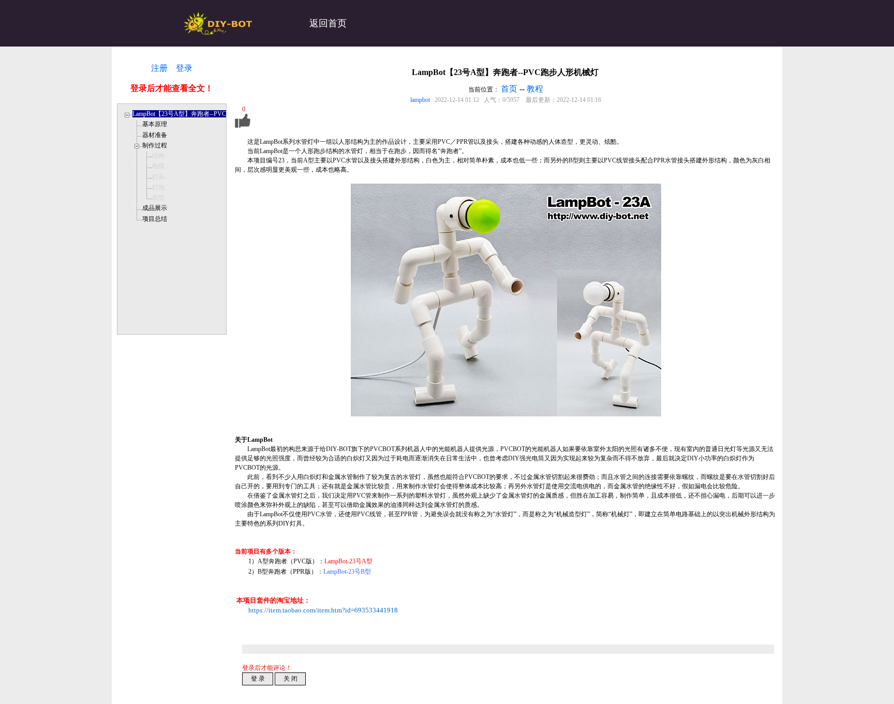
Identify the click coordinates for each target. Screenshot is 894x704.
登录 (184, 68)
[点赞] (242, 125)
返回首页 (328, 23)
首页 (509, 88)
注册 (159, 68)
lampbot (420, 99)
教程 (535, 88)
